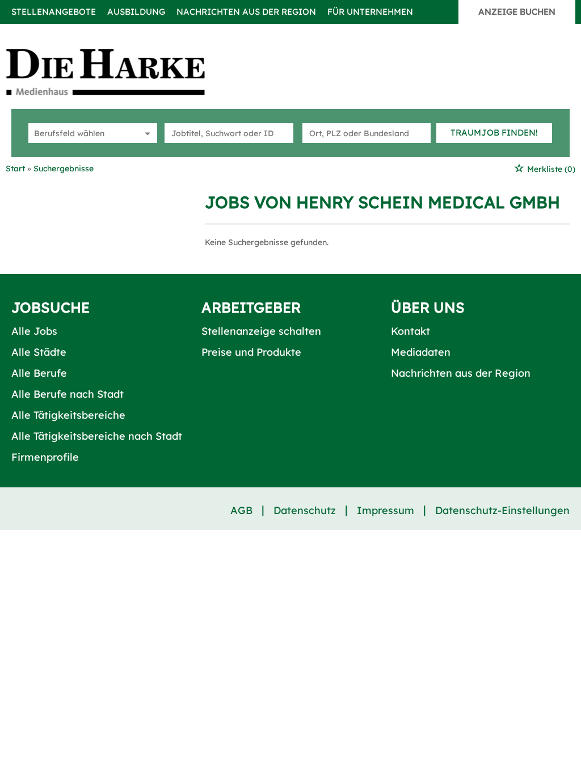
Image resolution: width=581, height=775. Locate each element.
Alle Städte (38, 352)
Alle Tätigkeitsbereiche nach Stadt (96, 436)
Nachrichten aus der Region (246, 11)
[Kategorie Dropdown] (145, 133)
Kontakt (410, 331)
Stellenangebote (53, 11)
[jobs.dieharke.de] (118, 71)
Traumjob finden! (494, 132)
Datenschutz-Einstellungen (502, 510)
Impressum (385, 510)
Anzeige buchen (516, 11)
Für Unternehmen (370, 11)
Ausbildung (136, 11)
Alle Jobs (34, 331)
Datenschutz (304, 510)
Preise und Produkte (251, 352)
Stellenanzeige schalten (261, 331)
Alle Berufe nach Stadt (67, 394)
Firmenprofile (45, 457)
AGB (241, 510)
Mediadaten (421, 352)
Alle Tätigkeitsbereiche (68, 415)
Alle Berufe (39, 373)
